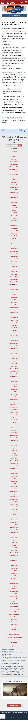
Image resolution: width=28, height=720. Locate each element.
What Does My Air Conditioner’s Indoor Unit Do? (20, 130)
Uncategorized (14, 644)
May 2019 (14, 361)
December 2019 (14, 343)
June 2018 (14, 389)
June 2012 (14, 573)
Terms (4, 718)
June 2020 (14, 327)
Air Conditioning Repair (14, 609)
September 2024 (14, 200)
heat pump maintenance (7, 668)
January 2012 (14, 586)
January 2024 (14, 220)
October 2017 (14, 409)
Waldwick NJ (4, 674)
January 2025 (14, 189)
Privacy (2, 718)
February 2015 (14, 491)
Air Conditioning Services (7, 657)
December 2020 (14, 312)
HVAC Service (11, 669)
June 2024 (14, 207)
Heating (14, 627)
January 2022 (14, 279)
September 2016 (14, 443)
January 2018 (14, 402)
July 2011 (14, 601)
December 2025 (14, 166)
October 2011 (14, 593)
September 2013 (14, 535)
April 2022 (14, 271)
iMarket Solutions (7, 718)
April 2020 (14, 333)
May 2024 (14, 210)
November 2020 (14, 315)
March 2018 (14, 396)
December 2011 (14, 588)
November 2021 (14, 284)
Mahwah (3, 671)
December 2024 (14, 192)
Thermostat (3, 672)
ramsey (18, 671)
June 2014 (14, 512)
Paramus (13, 671)
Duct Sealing (17, 660)
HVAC (14, 632)
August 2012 (14, 568)
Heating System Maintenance (15, 666)
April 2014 (14, 517)
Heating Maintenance (15, 665)
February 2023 (14, 246)
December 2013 (14, 527)
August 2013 (14, 537)
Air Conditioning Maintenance (8, 652)
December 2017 (14, 404)
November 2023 (14, 225)
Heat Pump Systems (14, 621)
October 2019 (14, 348)
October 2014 (14, 501)
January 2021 (14, 310)
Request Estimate (14, 15)
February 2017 (14, 430)
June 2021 (14, 297)
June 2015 (14, 481)
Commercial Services (14, 614)
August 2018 (14, 384)
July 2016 (14, 448)
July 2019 (14, 356)
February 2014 (14, 522)
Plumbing (14, 639)
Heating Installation (5, 665)
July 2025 (14, 177)
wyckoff (22, 674)
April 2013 (14, 547)
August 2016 (14, 445)
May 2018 (14, 391)
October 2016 (14, 440)
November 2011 (14, 591)
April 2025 (14, 182)
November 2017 (14, 407)
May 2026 (14, 156)
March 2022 (14, 274)
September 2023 (14, 230)
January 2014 (14, 524)
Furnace (9, 662)
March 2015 (14, 489)
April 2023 (14, 241)
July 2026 (14, 151)
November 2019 (14, 345)
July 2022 (14, 264)
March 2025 (14, 184)
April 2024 (14, 212)
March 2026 (14, 159)
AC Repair (3, 649)
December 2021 (14, 281)
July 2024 (14, 205)
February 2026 (14, 161)
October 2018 (14, 379)
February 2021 (14, 307)
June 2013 (14, 542)
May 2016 (14, 453)
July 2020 (14, 325)
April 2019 (14, 363)
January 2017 (14, 432)
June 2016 (14, 450)
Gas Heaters (14, 619)
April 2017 (14, 425)
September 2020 (14, 320)
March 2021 (14, 304)
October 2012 (14, 563)
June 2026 (14, 154)
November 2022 (14, 253)
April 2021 (14, 302)
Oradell (9, 671)
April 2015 (14, 486)
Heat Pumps (14, 624)
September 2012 (14, 565)
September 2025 (14, 174)
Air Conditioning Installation (7, 651)
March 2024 (14, 215)
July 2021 (14, 294)
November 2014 (14, 499)
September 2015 (14, 473)
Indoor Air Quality (14, 634)
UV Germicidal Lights (12, 672)
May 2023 (14, 238)
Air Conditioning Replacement (8, 655)
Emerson (23, 660)
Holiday (14, 629)
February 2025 (14, 187)
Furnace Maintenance (17, 662)
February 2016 (14, 460)
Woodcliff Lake (16, 674)
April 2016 (14, 455)
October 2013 (14, 532)
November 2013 (14, 529)
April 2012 (14, 578)
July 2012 (14, 570)
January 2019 (14, 371)
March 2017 (14, 427)
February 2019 (14, 368)
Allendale (15, 657)
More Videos (13, 705)
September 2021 (14, 289)
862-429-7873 (8, 2)
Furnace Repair (4, 663)
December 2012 (14, 558)
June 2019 (14, 358)
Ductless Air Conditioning (16, 117)
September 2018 (14, 381)
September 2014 (14, 504)
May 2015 (14, 483)
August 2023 (14, 233)
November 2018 (14, 376)
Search (20, 145)
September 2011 (14, 596)
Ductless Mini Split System (8, 118)
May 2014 (14, 514)
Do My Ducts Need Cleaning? (6, 130)
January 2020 (14, 340)
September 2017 (14, 412)
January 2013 (14, 555)
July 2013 (14, 540)
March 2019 (14, 366)
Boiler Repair (4, 658)
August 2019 (14, 353)
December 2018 (14, 373)
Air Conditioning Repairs (6, 654)
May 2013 (14, 545)
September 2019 (14, 350)
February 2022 (14, 276)
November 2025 (14, 169)
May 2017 (14, 422)
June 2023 (14, 235)
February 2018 (14, 399)
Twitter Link (4, 117)
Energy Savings (14, 616)
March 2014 (14, 519)
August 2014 (14, 506)
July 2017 (14, 417)
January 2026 (14, 164)
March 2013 (14, 550)
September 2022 (14, 258)
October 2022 (14, 256)
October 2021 (14, 287)
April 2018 (14, 394)
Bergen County (22, 657)
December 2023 (14, 223)
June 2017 (14, 420)
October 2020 (14, 317)
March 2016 (14, 458)
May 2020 (14, 330)
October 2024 (14, 197)
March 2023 (14, 243)
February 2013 (14, 552)
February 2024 (14, 218)
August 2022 (14, 261)
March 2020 (14, 335)
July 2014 (14, 509)
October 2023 (14, 228)
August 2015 (14, 476)
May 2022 (14, 269)
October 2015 (14, 471)
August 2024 (14, 202)
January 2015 (14, 494)
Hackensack (12, 663)
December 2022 (14, 251)
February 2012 (14, 583)
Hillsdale (22, 668)
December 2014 (14, 496)
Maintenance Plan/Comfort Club (14, 637)
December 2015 (14, 466)
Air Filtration (14, 611)
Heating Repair (4, 666)
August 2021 (14, 292)
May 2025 (14, 179)
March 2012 (14, 581)
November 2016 (14, 437)
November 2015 (14, 468)
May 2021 (14, 299)
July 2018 (14, 386)
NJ (6, 671)
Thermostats (14, 642)
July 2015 (14, 478)
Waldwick (20, 672)
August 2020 (14, 322)
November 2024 (14, 195)
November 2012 (14, 560)
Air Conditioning (14, 606)
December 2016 (14, 435)
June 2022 (14, 266)
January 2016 (14, 463)
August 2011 (14, 598)
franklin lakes (4, 662)
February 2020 (14, 338)
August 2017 (14, 414)
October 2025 (14, 172)
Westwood (17, 118)
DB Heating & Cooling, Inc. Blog (14, 138)
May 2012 (14, 575)
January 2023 (14, 248)
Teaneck (22, 671)
